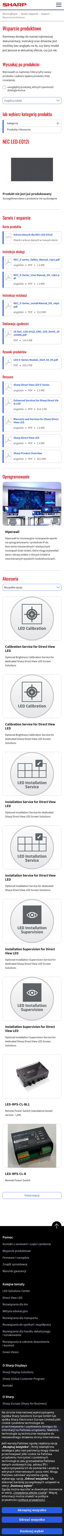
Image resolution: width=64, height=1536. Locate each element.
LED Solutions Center (16, 1291)
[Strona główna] (14, 4)
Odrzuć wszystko (32, 1520)
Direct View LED (12, 1298)
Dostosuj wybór (32, 1531)
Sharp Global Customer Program (24, 1379)
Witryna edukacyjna (15, 1311)
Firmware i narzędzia (16, 1258)
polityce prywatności (31, 1500)
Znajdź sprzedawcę (15, 1264)
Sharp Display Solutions (18, 1372)
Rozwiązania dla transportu (20, 1318)
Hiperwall (12, 532)
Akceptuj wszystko (32, 1510)
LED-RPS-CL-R (15, 1174)
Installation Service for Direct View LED (30, 804)
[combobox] (32, 100)
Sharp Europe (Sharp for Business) (25, 1403)
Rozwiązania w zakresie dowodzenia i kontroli (26, 1344)
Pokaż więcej (32, 1195)
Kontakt (8, 1385)
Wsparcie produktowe (17, 1251)
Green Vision (11, 1352)
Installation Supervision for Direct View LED (30, 951)
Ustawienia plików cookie (30, 1493)
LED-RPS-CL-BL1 (17, 1104)
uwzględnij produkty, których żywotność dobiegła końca (30, 89)
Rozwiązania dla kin (15, 1304)
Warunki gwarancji (14, 1271)
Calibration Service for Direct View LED (30, 648)
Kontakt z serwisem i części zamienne (27, 1244)
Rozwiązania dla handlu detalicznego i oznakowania (27, 1333)
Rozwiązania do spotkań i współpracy (27, 1325)
